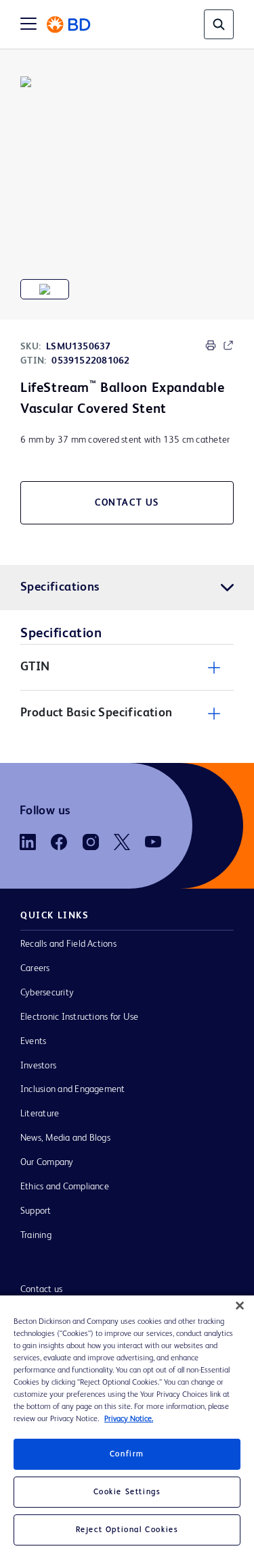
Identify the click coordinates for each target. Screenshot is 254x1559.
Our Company (47, 1162)
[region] (127, 1427)
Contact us (41, 1289)
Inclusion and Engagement (72, 1089)
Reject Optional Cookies (127, 1530)
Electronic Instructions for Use (79, 1017)
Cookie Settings (127, 1492)
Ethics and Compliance (64, 1186)
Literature (39, 1113)
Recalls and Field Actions (68, 944)
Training (35, 1235)
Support (35, 1211)
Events (33, 1041)
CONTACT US (127, 503)
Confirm (127, 1454)
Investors (38, 1065)
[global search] (219, 24)
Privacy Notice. (128, 1419)
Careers (35, 968)
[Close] (240, 1306)
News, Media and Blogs (65, 1138)
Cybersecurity (47, 992)
